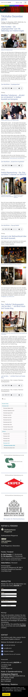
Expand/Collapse (25, 403)
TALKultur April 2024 (7, 422)
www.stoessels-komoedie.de (17, 158)
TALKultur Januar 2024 (8, 429)
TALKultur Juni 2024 (7, 417)
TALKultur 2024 (5, 406)
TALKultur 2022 (6, 436)
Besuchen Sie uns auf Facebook (12, 654)
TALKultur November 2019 (9, 447)
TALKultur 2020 (6, 440)
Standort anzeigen (9, 651)
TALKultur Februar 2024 (8, 426)
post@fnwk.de (8, 648)
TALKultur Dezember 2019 (9, 445)
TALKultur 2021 (6, 438)
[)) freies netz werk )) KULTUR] (6, 2)
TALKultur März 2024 (7, 424)
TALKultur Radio (5, 403)
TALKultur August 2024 (8, 412)
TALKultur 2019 (6, 443)
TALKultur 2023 (6, 433)
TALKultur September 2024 (8, 410)
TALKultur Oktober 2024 (8, 408)
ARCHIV (4, 431)
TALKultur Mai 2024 (7, 419)
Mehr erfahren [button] (18, 690)
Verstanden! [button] (6, 694)
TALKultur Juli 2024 (7, 415)
